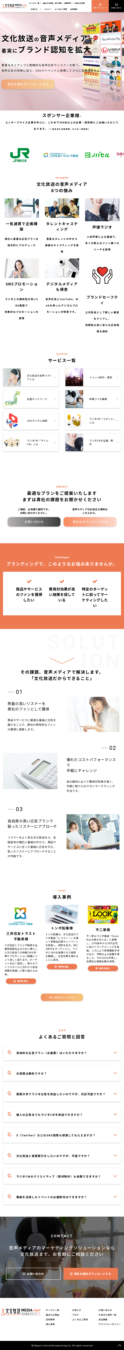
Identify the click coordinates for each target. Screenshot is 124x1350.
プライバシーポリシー (110, 1324)
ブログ (75, 1314)
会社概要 (103, 1319)
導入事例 (50, 1324)
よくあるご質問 (61, 9)
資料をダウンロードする (90, 521)
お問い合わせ (116, 8)
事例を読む (22, 981)
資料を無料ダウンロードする (28, 84)
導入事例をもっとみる (62, 997)
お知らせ (34, 9)
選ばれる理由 (48, 3)
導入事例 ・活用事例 (63, 3)
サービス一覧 (34, 3)
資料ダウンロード (100, 8)
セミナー (48, 9)
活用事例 (50, 1319)
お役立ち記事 (79, 3)
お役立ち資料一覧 (107, 1314)
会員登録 (73, 9)
